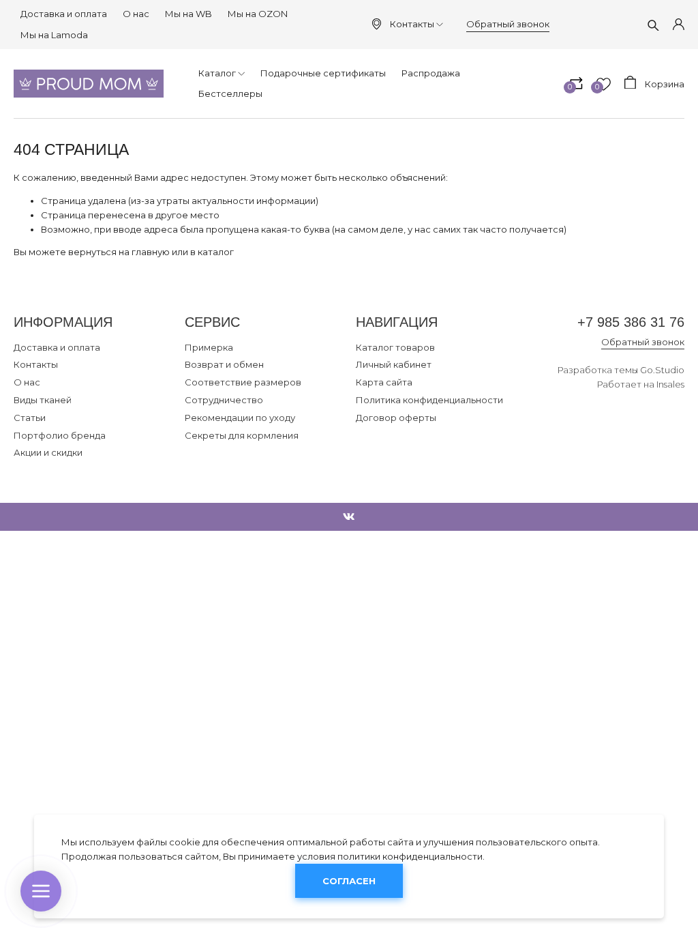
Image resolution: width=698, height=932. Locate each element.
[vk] (349, 517)
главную (151, 251)
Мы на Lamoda (54, 34)
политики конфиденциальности (410, 856)
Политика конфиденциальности (429, 399)
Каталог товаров (395, 347)
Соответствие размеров (243, 382)
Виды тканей (43, 399)
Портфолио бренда (60, 435)
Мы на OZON (258, 13)
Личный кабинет (393, 364)
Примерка (209, 347)
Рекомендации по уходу (240, 417)
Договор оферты (396, 417)
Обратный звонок (507, 23)
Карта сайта (384, 382)
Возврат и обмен (224, 364)
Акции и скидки (48, 452)
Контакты (412, 23)
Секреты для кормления (242, 435)
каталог (216, 251)
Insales (670, 384)
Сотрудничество (224, 399)
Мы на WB (188, 13)
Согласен (349, 880)
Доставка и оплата (63, 13)
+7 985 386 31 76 (630, 322)
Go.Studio (662, 369)
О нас (136, 13)
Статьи (30, 417)
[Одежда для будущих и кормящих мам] (89, 84)
